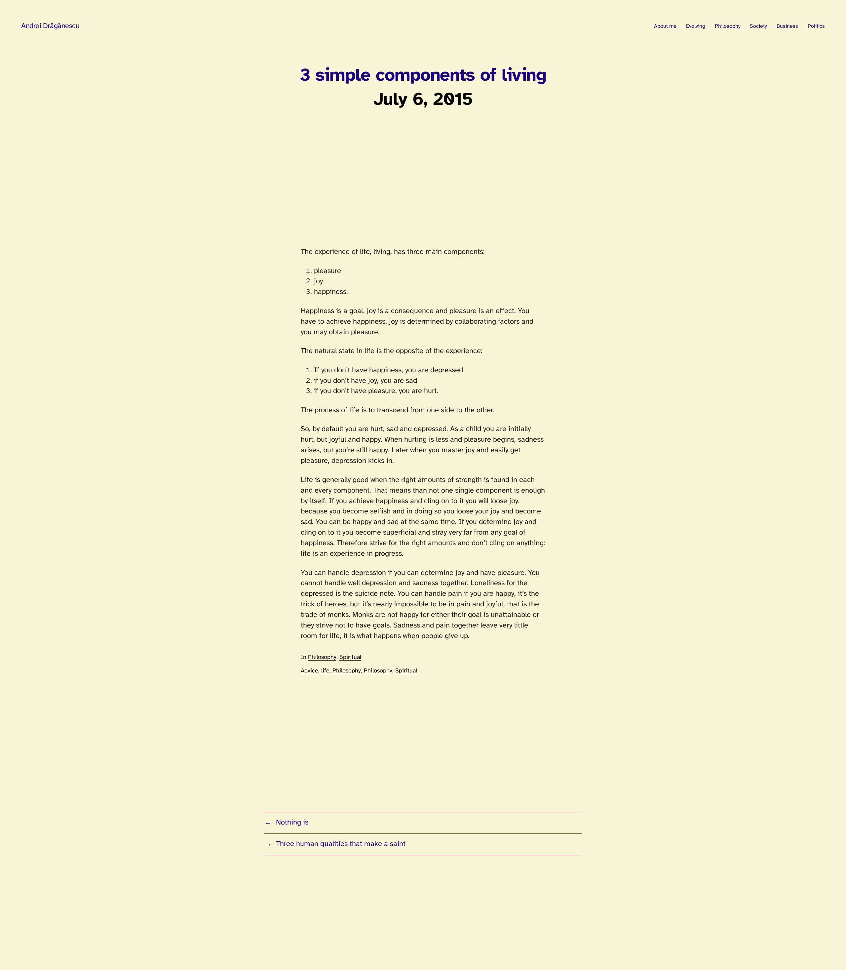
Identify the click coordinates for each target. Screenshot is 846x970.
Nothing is (292, 823)
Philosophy (322, 657)
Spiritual (350, 657)
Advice (309, 671)
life (325, 671)
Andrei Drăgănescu (50, 26)
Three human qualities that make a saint (340, 844)
